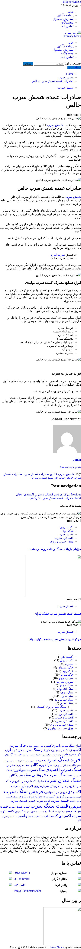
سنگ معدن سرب (63, 780)
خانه (70, 11)
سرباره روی (65, 678)
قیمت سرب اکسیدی (39, 801)
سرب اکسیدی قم (72, 765)
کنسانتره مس (64, 721)
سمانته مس (66, 685)
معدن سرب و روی (61, 541)
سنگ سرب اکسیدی (63, 769)
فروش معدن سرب (73, 797)
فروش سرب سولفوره (55, 792)
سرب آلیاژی (57, 254)
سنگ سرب (66, 696)
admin (77, 459)
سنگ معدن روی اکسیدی (50, 706)
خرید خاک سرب (66, 754)
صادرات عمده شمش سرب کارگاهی (55, 498)
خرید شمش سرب (33, 760)
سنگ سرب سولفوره (29, 770)
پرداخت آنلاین (65, 15)
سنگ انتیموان (65, 688)
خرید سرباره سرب (49, 755)
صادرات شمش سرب (36, 474)
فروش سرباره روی (46, 786)
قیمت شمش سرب (19, 806)
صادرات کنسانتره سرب (32, 781)
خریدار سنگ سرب (36, 750)
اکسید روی (66, 527)
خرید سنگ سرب (62, 759)
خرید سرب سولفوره (31, 755)
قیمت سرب (60, 801)
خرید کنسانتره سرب (13, 761)
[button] (72, 36)
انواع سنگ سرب (71, 745)
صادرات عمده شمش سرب (48, 477)
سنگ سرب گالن (20, 775)
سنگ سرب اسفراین (18, 765)
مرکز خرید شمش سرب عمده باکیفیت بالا (55, 639)
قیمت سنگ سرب (49, 806)
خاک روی (67, 530)
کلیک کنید (19, 885)
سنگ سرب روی (63, 699)
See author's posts (70, 467)
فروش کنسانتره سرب (49, 796)
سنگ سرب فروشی (49, 774)
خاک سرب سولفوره (60, 750)
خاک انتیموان (65, 667)
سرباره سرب (65, 681)
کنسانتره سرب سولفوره (36, 815)
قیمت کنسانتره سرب (49, 811)
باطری (69, 663)
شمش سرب (65, 87)
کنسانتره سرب (64, 537)
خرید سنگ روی (13, 754)
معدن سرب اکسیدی (26, 811)
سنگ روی (67, 692)
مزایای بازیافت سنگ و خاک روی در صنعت (55, 549)
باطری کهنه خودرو (36, 746)
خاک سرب (66, 674)
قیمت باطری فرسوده (23, 796)
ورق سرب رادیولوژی (60, 728)
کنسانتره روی (64, 713)
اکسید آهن (67, 656)
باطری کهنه (53, 745)
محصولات (67, 22)
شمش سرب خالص (62, 474)
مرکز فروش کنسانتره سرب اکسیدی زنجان (48, 494)
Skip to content (72, 1)
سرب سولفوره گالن (47, 765)
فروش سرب (67, 786)
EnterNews (57, 947)
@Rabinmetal (22, 878)
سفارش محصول (63, 18)
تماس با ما (66, 26)
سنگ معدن (66, 703)
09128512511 (22, 872)
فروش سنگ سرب (23, 791)
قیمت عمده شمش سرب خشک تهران (58, 613)
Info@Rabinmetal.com (27, 890)
